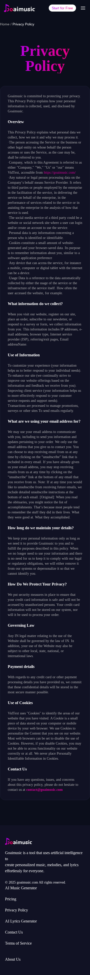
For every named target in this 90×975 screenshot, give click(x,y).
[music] (19, 8)
